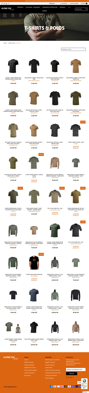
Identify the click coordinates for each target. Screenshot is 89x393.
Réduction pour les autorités (52, 359)
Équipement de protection (50, 7)
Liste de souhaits (74, 3)
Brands (45, 11)
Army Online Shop (49, 365)
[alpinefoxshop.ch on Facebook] (2, 3)
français (51, 3)
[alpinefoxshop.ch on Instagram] (4, 3)
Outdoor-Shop (48, 367)
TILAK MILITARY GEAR (55, 210)
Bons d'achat (27, 375)
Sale (69, 7)
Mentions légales (49, 378)
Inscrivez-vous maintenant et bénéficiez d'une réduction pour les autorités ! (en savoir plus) (44, 0)
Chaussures (29, 7)
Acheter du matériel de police (52, 370)
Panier (84, 3)
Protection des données (51, 375)
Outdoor (62, 7)
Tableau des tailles (29, 362)
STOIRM (76, 143)
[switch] (84, 388)
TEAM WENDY (34, 276)
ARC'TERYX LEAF (55, 113)
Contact (26, 359)
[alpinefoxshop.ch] (7, 9)
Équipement (36, 7)
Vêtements (20, 7)
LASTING (13, 80)
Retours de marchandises (30, 370)
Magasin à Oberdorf (50, 362)
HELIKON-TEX (55, 80)
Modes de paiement (29, 365)
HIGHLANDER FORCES (34, 80)
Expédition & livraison (30, 367)
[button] (85, 392)
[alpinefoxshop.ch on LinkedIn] (6, 3)
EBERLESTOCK (55, 177)
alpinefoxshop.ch (12, 386)
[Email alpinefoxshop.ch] (8, 3)
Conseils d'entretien (29, 373)
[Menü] (87, 379)
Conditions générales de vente (53, 373)
